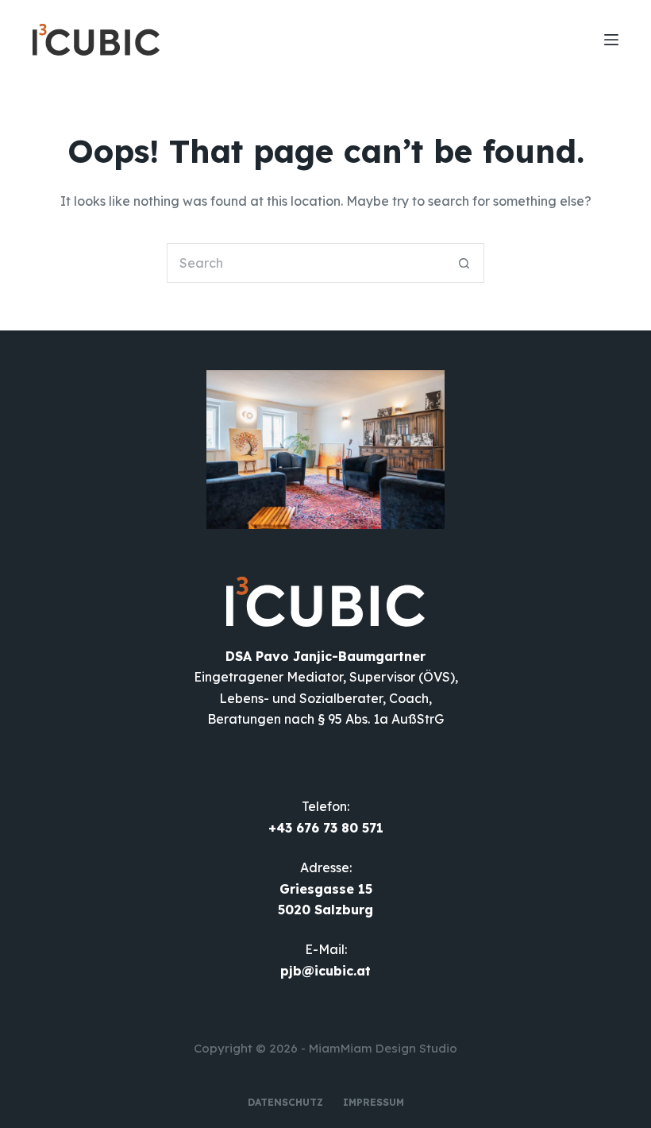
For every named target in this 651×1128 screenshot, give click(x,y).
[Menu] (611, 40)
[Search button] (464, 263)
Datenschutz (285, 1102)
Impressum (373, 1102)
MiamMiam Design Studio (383, 1048)
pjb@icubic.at (325, 971)
